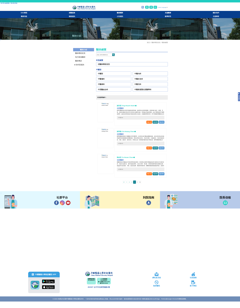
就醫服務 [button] (72, 13)
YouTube (68, 202)
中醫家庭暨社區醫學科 (142, 89)
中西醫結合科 (103, 89)
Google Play (48, 282)
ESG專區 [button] (24, 13)
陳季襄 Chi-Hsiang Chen (125, 131)
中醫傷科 (101, 79)
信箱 (225, 202)
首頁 (148, 42)
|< (124, 182)
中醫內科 (137, 74)
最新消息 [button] (24, 16)
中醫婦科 (101, 84)
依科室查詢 (80, 65)
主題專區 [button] (216, 16)
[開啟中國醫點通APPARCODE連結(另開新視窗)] (35, 285)
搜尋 (142, 7)
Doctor (113, 54)
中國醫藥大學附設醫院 (99, 274)
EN (155, 7)
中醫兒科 (137, 84)
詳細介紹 (149, 122)
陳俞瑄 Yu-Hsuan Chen (125, 157)
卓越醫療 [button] (168, 13)
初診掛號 (155, 122)
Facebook (56, 202)
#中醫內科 (120, 117)
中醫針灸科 (138, 79)
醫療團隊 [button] (120, 13)
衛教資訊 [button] (72, 16)
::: (1, 1)
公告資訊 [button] (120, 16)
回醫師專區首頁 (104, 64)
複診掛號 (161, 122)
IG (62, 202)
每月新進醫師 (80, 57)
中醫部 (100, 74)
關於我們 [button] (216, 13)
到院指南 (148, 202)
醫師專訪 (78, 61)
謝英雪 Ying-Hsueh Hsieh (126, 105)
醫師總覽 (165, 42)
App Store (48, 288)
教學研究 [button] (168, 16)
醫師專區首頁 (80, 53)
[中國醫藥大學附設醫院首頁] (84, 7)
